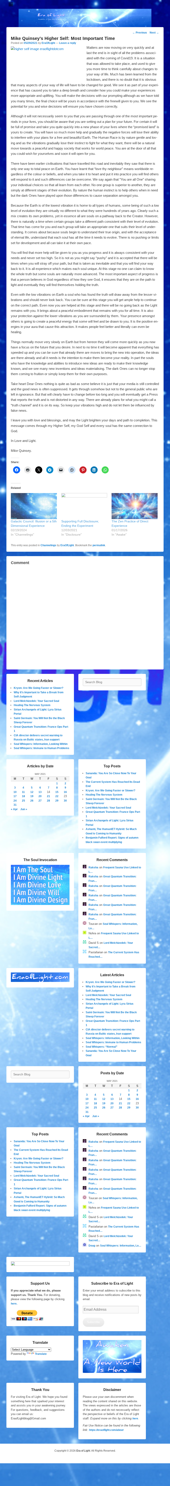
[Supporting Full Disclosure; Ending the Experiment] (84, 506)
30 (65, 800)
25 (23, 800)
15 (56, 792)
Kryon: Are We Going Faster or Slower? (38, 688)
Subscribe (93, 1322)
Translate (41, 1353)
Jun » (23, 809)
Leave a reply (67, 43)
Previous (139, 32)
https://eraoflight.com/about (106, 1430)
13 (40, 792)
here (135, 1418)
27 (40, 800)
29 (56, 800)
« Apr (14, 809)
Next (154, 32)
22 (56, 796)
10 (15, 792)
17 (15, 796)
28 (48, 800)
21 (48, 796)
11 (23, 792)
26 (31, 800)
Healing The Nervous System (32, 705)
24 (15, 800)
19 (31, 796)
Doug (92, 1245)
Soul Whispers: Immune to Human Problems (41, 748)
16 (65, 792)
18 (23, 796)
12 (31, 792)
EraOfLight (48, 43)
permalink (99, 545)
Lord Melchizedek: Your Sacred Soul (36, 701)
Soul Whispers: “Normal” (101, 1046)
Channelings (48, 545)
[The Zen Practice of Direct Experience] (135, 506)
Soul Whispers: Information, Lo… (120, 1245)
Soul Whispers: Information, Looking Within (41, 744)
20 (40, 796)
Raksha (93, 867)
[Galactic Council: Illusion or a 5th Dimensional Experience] (34, 506)
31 (15, 804)
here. (14, 1303)
